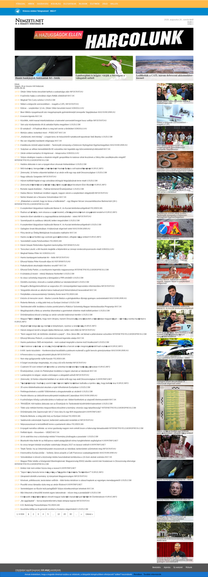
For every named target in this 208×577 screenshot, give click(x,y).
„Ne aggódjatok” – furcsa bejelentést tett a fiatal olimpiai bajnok (48, 501)
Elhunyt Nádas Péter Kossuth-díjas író (37, 261)
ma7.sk (70, 96)
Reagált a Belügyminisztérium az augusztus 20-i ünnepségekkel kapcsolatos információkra (60, 286)
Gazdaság (42, 4)
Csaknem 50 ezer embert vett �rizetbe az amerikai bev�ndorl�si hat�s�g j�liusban (59, 367)
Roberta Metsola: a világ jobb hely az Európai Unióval (44, 302)
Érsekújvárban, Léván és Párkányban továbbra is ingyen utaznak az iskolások (54, 371)
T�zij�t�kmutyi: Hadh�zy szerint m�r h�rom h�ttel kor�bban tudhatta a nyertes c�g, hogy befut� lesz (68, 383)
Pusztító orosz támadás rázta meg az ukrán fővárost (43, 484)
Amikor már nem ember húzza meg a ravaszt (40, 468)
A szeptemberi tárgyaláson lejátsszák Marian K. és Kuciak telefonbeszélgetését (55, 208)
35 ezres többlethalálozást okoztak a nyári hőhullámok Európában (49, 387)
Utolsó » (89, 514)
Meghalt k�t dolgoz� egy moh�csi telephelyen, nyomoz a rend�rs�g (52, 326)
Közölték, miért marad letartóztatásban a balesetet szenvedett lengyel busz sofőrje (56, 120)
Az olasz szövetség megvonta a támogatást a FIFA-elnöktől (46, 278)
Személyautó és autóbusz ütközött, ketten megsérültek (44, 220)
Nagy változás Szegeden (31, 177)
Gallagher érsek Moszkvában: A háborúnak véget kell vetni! (46, 229)
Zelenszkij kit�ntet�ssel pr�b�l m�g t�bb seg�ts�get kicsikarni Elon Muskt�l (57, 185)
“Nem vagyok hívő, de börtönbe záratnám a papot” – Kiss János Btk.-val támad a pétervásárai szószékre (66, 334)
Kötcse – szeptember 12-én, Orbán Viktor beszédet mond (45, 108)
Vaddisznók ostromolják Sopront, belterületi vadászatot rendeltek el (50, 420)
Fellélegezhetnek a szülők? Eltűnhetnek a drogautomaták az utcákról (50, 391)
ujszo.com (49, 100)
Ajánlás (167, 567)
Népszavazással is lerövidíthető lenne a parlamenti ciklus (45, 424)
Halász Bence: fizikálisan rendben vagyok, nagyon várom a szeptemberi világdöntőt (57, 193)
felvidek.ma (96, 208)
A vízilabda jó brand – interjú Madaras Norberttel (41, 274)
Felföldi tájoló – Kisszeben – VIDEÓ (36, 432)
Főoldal (20, 4)
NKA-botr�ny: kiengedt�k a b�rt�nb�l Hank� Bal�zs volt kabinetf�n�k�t (55, 168)
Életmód (95, 4)
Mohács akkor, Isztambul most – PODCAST (39, 133)
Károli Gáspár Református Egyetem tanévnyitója (41, 245)
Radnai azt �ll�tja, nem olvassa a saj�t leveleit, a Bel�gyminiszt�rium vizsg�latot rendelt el (62, 212)
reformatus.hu (71, 245)
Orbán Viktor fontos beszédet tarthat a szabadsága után (44, 92)
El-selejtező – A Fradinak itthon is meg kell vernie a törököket (47, 129)
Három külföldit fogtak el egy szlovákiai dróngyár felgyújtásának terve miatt (53, 181)
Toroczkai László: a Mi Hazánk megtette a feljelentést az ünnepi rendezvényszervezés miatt (60, 249)
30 (71, 514)
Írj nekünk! (178, 567)
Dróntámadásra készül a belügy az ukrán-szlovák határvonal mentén (50, 315)
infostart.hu (76, 92)
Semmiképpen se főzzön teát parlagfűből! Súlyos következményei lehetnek (53, 489)
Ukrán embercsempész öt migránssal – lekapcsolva (43, 153)
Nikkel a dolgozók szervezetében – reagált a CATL (42, 104)
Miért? (53, 11)
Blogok (83, 4)
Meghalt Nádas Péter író (31, 253)
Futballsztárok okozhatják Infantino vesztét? (39, 266)
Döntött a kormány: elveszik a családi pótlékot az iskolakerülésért (49, 282)
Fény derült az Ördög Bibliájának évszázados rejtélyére (44, 233)
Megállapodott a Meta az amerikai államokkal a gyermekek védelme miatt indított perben (59, 311)
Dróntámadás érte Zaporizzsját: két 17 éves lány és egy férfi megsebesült (52, 412)
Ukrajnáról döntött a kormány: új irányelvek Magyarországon (47, 476)
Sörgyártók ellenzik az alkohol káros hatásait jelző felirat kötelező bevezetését (54, 290)
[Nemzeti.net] (29, 21)
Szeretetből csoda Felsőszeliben (34, 241)
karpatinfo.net (104, 379)
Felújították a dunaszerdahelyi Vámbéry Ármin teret (42, 294)
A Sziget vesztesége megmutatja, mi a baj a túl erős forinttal (46, 363)
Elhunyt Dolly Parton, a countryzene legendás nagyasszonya (47, 270)
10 (59, 514)
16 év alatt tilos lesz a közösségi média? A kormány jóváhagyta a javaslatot (53, 436)
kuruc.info (97, 168)
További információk (152, 574)
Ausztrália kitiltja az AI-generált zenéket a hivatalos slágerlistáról (48, 509)
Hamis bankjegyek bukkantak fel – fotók (37, 78)
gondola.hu (77, 108)
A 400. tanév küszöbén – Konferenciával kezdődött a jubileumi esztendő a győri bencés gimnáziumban (65, 350)
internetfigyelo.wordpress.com (32, 160)
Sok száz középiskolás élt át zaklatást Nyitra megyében (44, 124)
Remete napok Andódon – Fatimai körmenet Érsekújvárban (46, 189)
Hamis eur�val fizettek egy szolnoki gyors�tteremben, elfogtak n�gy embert (54, 237)
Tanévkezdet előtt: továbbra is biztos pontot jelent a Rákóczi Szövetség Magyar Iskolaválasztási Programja (67, 306)
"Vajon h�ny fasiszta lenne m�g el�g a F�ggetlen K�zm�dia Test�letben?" (55, 472)
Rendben (138, 574)
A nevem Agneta (27, 116)
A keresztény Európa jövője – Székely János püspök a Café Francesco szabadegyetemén (59, 453)
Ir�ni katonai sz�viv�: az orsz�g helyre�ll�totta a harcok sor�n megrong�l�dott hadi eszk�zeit (65, 346)
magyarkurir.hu (106, 112)
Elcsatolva (70, 4)
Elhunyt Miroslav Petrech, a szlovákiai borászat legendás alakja (48, 338)
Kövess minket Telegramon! (36, 11)
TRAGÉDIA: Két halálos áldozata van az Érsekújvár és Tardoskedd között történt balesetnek (60, 404)
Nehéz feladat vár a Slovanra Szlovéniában (39, 197)
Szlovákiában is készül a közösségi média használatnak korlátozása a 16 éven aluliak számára (62, 457)
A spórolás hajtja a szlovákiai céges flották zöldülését (43, 96)
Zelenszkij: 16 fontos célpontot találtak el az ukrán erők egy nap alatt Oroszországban (58, 172)
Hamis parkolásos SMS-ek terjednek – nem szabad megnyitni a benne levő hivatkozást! (59, 342)
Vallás (114, 4)
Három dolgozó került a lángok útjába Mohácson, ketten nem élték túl (50, 330)
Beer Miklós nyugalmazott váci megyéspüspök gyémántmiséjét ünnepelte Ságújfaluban (59, 112)
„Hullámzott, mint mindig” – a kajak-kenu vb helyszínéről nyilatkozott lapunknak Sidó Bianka (60, 137)
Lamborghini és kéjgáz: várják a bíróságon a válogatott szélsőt (100, 76)
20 (65, 514)
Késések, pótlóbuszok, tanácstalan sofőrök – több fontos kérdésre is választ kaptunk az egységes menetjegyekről (70, 480)
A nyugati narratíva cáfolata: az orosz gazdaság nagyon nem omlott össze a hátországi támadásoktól (64, 428)
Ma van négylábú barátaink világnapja (37, 141)
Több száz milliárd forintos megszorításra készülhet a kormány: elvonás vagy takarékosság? (60, 408)
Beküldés (156, 567)
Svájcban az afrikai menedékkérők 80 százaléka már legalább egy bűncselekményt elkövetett (61, 149)
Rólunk (189, 567)
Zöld (105, 4)
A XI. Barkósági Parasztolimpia (33, 505)
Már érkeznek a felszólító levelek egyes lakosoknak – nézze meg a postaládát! (54, 493)
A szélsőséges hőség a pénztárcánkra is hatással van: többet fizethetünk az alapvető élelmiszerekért (64, 400)
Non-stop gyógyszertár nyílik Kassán (36, 359)
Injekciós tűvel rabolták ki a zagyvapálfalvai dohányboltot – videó (49, 216)
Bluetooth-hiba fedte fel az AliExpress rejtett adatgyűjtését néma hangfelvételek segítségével (61, 441)
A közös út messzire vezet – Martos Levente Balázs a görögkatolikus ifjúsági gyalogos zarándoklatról (64, 298)
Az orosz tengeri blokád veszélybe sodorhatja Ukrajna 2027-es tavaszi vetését (54, 445)
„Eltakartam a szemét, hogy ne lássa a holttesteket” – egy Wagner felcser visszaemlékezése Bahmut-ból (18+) (68, 201)
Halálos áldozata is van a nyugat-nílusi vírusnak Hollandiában (47, 164)
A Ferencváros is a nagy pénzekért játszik (38, 354)
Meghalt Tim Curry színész (32, 100)
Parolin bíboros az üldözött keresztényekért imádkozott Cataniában (49, 395)
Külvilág (56, 4)
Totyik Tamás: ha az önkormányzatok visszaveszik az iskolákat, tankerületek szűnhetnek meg (61, 449)
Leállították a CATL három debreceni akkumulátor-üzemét (164, 76)
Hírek (31, 4)
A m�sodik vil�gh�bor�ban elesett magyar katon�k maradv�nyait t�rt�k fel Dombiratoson (62, 497)
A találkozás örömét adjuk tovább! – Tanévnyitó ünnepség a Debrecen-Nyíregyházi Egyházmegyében (65, 145)
